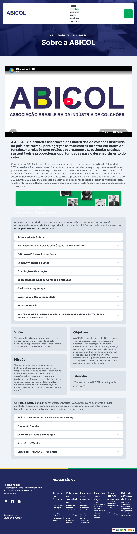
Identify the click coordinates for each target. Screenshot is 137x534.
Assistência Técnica (28, 443)
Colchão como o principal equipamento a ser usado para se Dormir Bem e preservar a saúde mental (60, 315)
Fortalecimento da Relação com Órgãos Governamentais (51, 245)
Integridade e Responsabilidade (36, 296)
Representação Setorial (31, 237)
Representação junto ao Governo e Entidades (44, 279)
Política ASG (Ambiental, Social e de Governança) (46, 417)
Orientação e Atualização (32, 271)
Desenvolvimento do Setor (33, 262)
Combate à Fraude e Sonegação (36, 434)
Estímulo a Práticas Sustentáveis (36, 254)
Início (73, 5)
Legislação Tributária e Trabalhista (37, 451)
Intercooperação (27, 305)
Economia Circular (28, 426)
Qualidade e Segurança (31, 288)
